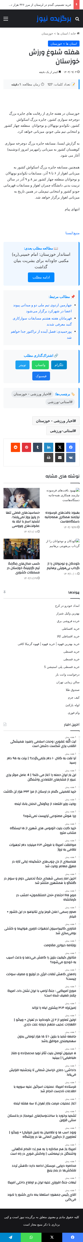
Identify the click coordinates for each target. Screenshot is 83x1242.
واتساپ (40, 365)
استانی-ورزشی (62, 430)
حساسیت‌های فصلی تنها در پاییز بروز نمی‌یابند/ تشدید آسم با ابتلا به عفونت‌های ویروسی (23, 519)
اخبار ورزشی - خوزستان (55, 420)
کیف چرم (74, 697)
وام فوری (74, 712)
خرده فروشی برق (68, 621)
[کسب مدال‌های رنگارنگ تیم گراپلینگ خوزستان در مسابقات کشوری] (21, 549)
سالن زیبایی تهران (68, 682)
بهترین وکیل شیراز (68, 613)
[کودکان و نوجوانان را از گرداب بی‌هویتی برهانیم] (61, 549)
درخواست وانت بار (68, 674)
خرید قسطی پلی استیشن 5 (62, 667)
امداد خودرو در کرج (67, 605)
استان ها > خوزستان (55, 33)
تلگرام (59, 365)
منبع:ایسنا (72, 233)
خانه (74, 33)
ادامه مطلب (41, 277)
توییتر (22, 365)
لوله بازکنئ (72, 705)
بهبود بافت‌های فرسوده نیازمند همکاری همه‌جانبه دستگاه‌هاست (62, 517)
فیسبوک (41, 376)
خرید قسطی (71, 651)
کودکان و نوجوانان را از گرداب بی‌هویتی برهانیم (63, 566)
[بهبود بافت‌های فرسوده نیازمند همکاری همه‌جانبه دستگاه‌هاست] (61, 498)
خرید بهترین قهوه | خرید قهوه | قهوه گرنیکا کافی (49, 644)
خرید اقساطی (71, 628)
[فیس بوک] (70, 447)
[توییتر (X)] (59, 447)
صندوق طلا (73, 690)
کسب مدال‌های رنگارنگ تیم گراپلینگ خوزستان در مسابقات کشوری (23, 568)
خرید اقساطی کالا (68, 636)
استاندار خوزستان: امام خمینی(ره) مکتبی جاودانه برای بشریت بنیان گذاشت (41, 260)
